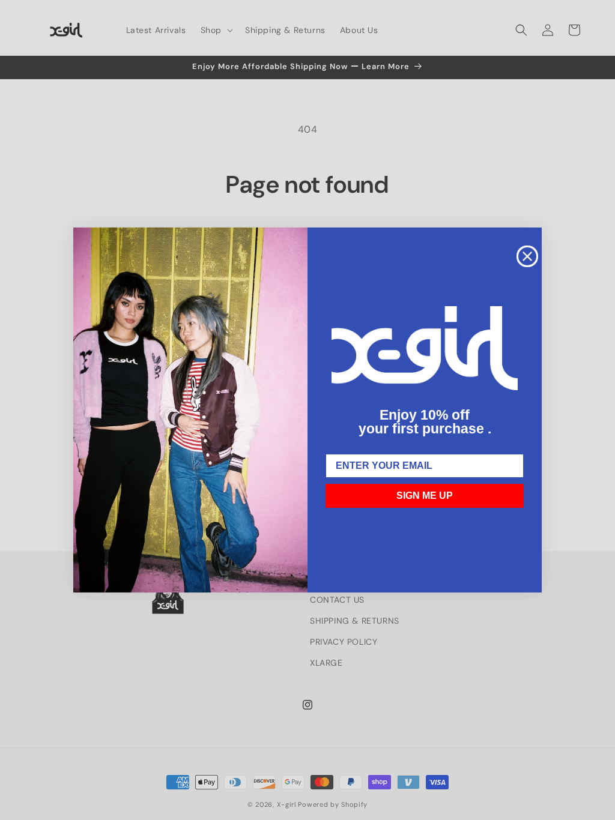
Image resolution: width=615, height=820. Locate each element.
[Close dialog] (527, 256)
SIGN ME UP (424, 495)
